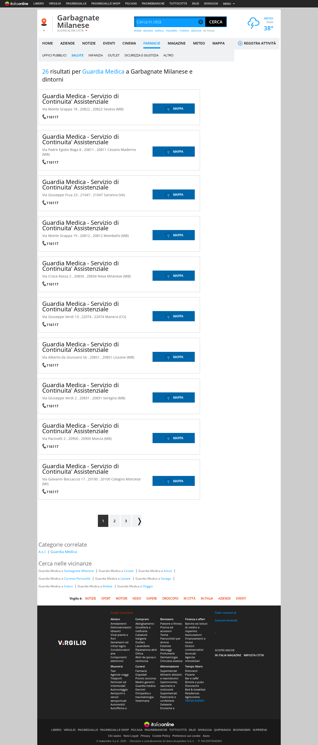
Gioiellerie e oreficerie (143, 629)
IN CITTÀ (190, 598)
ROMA (137, 30)
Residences (192, 693)
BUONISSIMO (242, 730)
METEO (199, 43)
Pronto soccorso (145, 678)
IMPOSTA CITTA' (254, 655)
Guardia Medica (63, 551)
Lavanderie (142, 646)
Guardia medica (145, 686)
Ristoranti (191, 671)
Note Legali (130, 735)
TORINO (184, 30)
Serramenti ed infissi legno (119, 644)
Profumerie (167, 653)
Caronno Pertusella (77, 578)
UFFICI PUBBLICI (54, 55)
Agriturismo (192, 697)
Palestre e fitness (171, 623)
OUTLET (113, 55)
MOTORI (121, 598)
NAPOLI (159, 30)
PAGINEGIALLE (76, 3)
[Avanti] (137, 521)
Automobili (118, 704)
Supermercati (168, 671)
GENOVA (196, 30)
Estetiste (165, 646)
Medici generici (145, 682)
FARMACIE (151, 43)
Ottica (139, 653)
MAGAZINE (177, 43)
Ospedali (141, 674)
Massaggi (166, 650)
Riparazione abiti (146, 650)
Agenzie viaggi (120, 674)
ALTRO (168, 55)
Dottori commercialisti (194, 648)
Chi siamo (114, 735)
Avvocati (190, 653)
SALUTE (77, 55)
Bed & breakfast (195, 689)
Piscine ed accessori (166, 629)
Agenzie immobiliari (192, 659)
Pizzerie (190, 674)
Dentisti (140, 689)
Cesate (129, 571)
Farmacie (141, 671)
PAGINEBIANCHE (153, 3)
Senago (166, 578)
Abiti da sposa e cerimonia (145, 659)
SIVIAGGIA (211, 3)
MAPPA (218, 43)
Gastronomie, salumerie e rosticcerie (169, 685)
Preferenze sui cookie (186, 735)
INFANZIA (95, 55)
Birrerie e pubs (194, 682)
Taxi (113, 671)
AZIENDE (67, 43)
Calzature (141, 635)
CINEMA (129, 43)
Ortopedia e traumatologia (144, 695)
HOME (47, 43)
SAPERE (151, 598)
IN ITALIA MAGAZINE (228, 655)
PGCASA (131, 3)
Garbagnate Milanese (78, 21)
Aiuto (206, 735)
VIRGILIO (55, 3)
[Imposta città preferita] (44, 22)
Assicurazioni (193, 635)
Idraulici (116, 631)
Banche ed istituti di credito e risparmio (196, 627)
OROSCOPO (170, 598)
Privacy (145, 735)
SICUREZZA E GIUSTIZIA (141, 55)
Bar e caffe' (192, 678)
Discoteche (192, 686)
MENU (227, 3)
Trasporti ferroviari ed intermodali (118, 682)
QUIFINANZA (222, 730)
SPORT (106, 598)
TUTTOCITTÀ (178, 3)
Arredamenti (118, 623)
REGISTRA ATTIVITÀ (259, 43)
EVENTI (109, 43)
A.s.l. (42, 551)
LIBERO (39, 3)
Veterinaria (142, 700)
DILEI (195, 3)
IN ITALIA (208, 30)
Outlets (140, 642)
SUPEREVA (260, 730)
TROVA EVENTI (194, 700)
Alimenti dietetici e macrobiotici (171, 676)
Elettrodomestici (121, 627)
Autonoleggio (119, 689)
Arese (168, 571)
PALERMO (171, 30)
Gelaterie (166, 704)
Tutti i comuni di (225, 612)
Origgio (148, 586)
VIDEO (136, 598)
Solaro (69, 586)
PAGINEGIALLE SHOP (105, 3)
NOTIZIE (89, 43)
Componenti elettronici (119, 659)
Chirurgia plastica (171, 661)
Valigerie (140, 638)
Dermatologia (169, 657)
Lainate (125, 578)
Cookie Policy (161, 735)
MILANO (148, 30)
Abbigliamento (144, 623)
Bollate (108, 586)
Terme (164, 635)
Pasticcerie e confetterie (168, 698)
